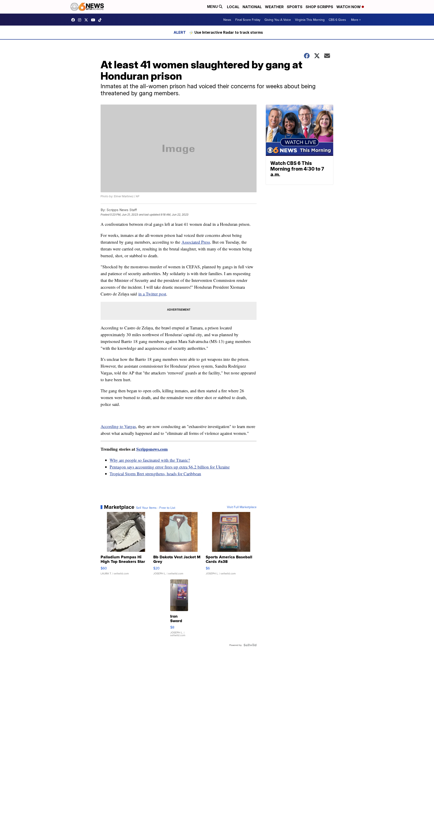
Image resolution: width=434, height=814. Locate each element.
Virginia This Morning (310, 19)
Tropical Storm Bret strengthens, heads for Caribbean (155, 473)
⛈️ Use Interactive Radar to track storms (226, 32)
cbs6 (80, 20)
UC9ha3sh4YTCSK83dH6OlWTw (94, 20)
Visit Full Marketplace (242, 507)
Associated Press (196, 242)
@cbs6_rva (101, 20)
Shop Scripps (319, 7)
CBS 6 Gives (337, 19)
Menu (213, 7)
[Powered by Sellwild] (250, 645)
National (252, 7)
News (227, 19)
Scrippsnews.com (152, 449)
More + (356, 19)
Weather (274, 7)
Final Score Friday (247, 19)
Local (233, 7)
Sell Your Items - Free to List (155, 507)
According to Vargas (118, 426)
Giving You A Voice (277, 19)
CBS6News (74, 20)
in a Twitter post (152, 294)
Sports (294, 7)
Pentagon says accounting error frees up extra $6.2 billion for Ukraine (170, 467)
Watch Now (349, 7)
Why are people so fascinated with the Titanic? (150, 460)
